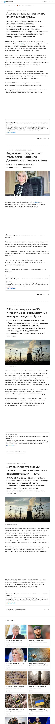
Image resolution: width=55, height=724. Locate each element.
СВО (19, 5)
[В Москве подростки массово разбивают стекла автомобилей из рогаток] (39, 658)
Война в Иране (11, 5)
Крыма (36, 202)
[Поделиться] (45, 452)
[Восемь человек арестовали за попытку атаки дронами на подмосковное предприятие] (16, 704)
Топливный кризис (29, 5)
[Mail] (5, 1)
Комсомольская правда (20, 150)
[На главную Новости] (9, 1)
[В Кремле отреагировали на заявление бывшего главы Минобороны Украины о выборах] (16, 635)
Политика (25, 10)
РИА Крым (18, 10)
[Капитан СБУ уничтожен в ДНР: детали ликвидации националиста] (39, 681)
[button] (27, 183)
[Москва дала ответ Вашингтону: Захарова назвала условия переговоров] (16, 658)
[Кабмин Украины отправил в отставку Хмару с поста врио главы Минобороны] (39, 635)
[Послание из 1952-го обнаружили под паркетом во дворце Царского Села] (16, 681)
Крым (22, 44)
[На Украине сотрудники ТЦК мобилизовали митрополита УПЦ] (39, 704)
